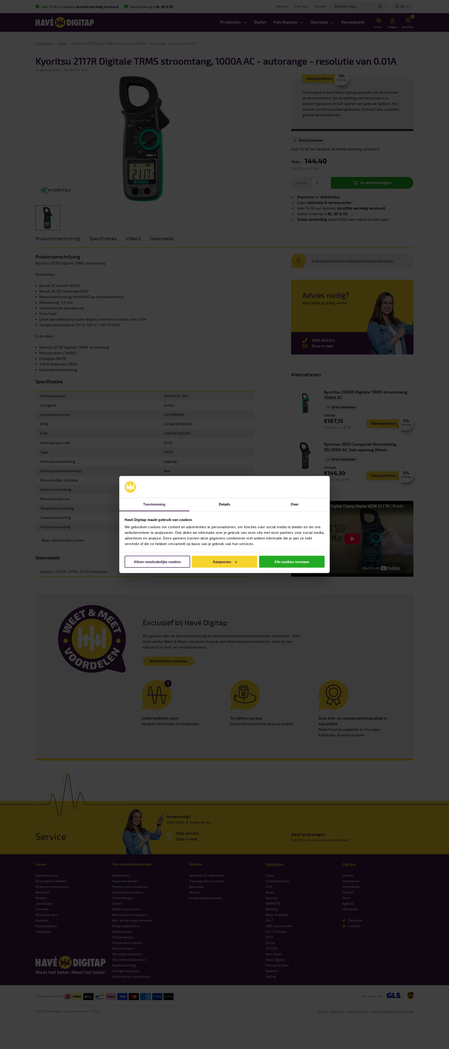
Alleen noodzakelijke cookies (157, 562)
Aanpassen (222, 562)
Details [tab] (224, 504)
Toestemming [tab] (154, 504)
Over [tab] (295, 504)
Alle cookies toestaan (291, 562)
